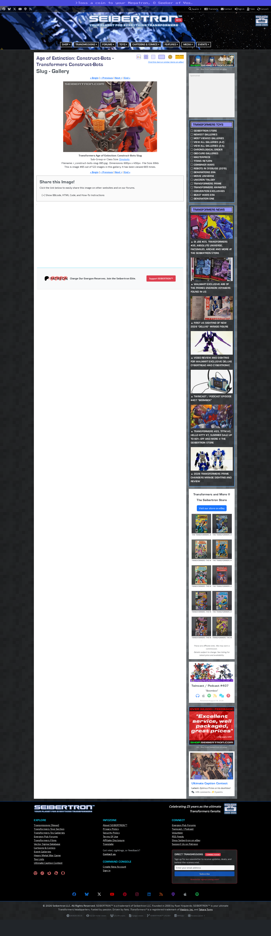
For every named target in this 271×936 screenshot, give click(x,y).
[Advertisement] (17, 99)
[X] (99, 894)
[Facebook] (74, 894)
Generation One (204, 198)
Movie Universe (204, 175)
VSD (170, 57)
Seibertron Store (205, 130)
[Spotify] (197, 894)
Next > (118, 77)
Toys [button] (122, 44)
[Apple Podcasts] (185, 894)
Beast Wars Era (204, 194)
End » (127, 77)
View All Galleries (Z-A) (209, 145)
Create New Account (114, 866)
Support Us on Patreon (185, 843)
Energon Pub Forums (46, 836)
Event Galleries (42, 851)
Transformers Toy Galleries (49, 832)
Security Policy (111, 832)
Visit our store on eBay (212, 508)
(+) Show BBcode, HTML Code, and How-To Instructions (73, 195)
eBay (139, 57)
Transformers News (209, 209)
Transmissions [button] (85, 44)
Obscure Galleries (206, 153)
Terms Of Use (110, 836)
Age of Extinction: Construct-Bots (73, 58)
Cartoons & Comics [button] (145, 44)
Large (161, 57)
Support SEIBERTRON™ (161, 278)
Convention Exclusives (209, 191)
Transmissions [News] (46, 825)
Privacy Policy (111, 828)
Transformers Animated (210, 187)
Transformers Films (45, 840)
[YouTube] (112, 894)
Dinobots (124, 159)
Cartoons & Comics (44, 847)
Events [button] (202, 44)
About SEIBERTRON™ (115, 825)
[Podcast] (173, 894)
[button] (195, 9)
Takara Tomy (206, 909)
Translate (108, 843)
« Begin (94, 77)
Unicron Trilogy (204, 179)
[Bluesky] (86, 894)
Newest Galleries (205, 134)
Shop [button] (65, 44)
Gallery (146, 57)
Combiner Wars (204, 164)
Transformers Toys (208, 124)
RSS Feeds (178, 836)
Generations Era (205, 172)
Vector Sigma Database (47, 843)
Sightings (179, 57)
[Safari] (42, 873)
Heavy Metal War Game (47, 855)
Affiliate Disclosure (114, 840)
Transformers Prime (208, 183)
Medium (153, 57)
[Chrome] (35, 873)
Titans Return (203, 160)
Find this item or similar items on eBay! (166, 62)
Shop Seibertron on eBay (186, 840)
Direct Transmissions (197, 854)
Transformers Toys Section (49, 828)
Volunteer (177, 832)
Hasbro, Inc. (187, 909)
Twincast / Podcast (183, 828)
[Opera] (63, 873)
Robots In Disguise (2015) (210, 168)
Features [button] (170, 44)
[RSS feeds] (161, 894)
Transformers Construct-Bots (69, 64)
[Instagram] (137, 894)
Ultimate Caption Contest (209, 783)
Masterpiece (202, 157)
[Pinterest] (124, 894)
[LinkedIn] (149, 894)
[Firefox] (49, 873)
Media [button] (187, 44)
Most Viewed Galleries (209, 138)
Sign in (106, 870)
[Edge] (56, 873)
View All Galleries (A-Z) (209, 142)
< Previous (106, 77)
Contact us (109, 854)
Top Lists (39, 859)
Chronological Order (208, 149)
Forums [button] (107, 44)
